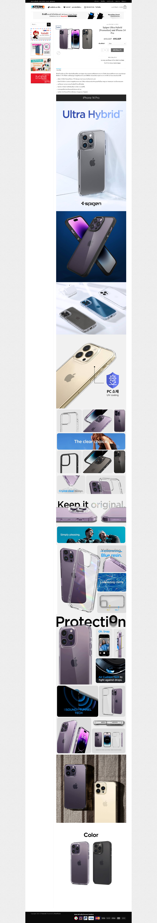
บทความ (117, 1)
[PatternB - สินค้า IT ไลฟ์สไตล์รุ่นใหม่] (38, 7)
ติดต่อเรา (124, 1)
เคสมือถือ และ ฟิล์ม (55, 7)
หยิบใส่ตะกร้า (117, 50)
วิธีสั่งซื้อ (103, 1)
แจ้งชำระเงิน (110, 1)
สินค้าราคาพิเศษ (120, 60)
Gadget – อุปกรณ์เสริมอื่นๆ (73, 7)
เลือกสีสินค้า (102, 43)
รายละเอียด (58, 70)
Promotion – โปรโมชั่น (93, 7)
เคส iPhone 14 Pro (112, 24)
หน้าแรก (96, 1)
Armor (111, 63)
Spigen (119, 63)
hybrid (115, 63)
